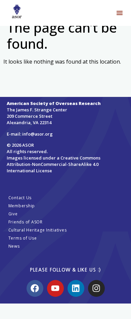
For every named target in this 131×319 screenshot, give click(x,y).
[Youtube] (55, 288)
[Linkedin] (76, 288)
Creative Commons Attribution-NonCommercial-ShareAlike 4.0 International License (53, 164)
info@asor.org (37, 134)
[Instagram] (96, 288)
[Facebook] (35, 288)
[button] (120, 13)
